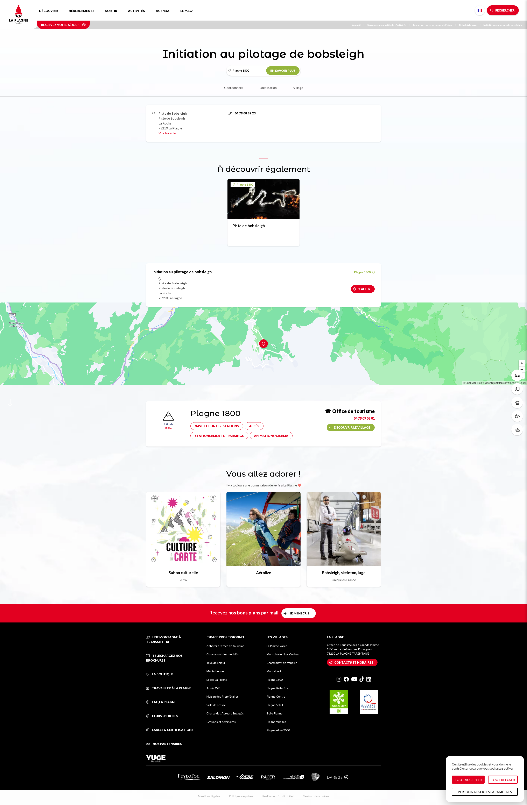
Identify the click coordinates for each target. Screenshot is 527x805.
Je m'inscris (299, 613)
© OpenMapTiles (472, 382)
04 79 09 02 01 (364, 418)
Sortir (111, 11)
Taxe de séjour (215, 662)
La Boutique (162, 674)
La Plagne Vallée (277, 646)
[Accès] (517, 429)
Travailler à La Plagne (171, 688)
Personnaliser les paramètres (485, 792)
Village (298, 88)
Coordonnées (233, 88)
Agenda (162, 11)
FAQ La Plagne (163, 702)
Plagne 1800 (245, 184)
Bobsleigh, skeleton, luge (344, 572)
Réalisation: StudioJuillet (278, 796)
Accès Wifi (213, 688)
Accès (254, 426)
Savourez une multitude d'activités (386, 25)
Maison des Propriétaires (222, 696)
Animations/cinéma (271, 435)
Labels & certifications (172, 730)
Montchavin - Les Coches (283, 654)
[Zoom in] (522, 363)
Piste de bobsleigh (248, 225)
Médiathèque (215, 671)
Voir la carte (167, 133)
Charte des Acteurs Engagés (225, 713)
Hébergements (81, 11)
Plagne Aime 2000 (278, 730)
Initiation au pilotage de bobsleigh (502, 25)
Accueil (356, 25)
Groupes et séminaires (221, 722)
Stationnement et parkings (219, 435)
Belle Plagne (274, 713)
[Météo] (517, 416)
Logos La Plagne (216, 679)
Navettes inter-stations (217, 426)
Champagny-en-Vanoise (282, 662)
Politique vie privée (241, 796)
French (480, 10)
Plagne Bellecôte (277, 688)
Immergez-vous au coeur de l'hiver (432, 25)
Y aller (364, 289)
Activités (136, 11)
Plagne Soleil (275, 705)
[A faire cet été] (517, 375)
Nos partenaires (167, 744)
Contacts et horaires (353, 662)
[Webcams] (517, 402)
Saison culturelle (183, 572)
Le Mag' (186, 11)
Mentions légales (209, 796)
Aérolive (263, 572)
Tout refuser (503, 780)
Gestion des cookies (316, 796)
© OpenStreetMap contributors (500, 382)
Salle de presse (216, 705)
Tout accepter (468, 780)
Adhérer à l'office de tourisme (225, 646)
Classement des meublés (222, 654)
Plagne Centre (276, 696)
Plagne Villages (276, 722)
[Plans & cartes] (517, 389)
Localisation (268, 88)
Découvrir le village (352, 427)
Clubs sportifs (164, 716)
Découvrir (48, 11)
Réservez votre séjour (60, 25)
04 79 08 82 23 (245, 113)
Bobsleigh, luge (468, 25)
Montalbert (274, 671)
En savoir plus (282, 70)
